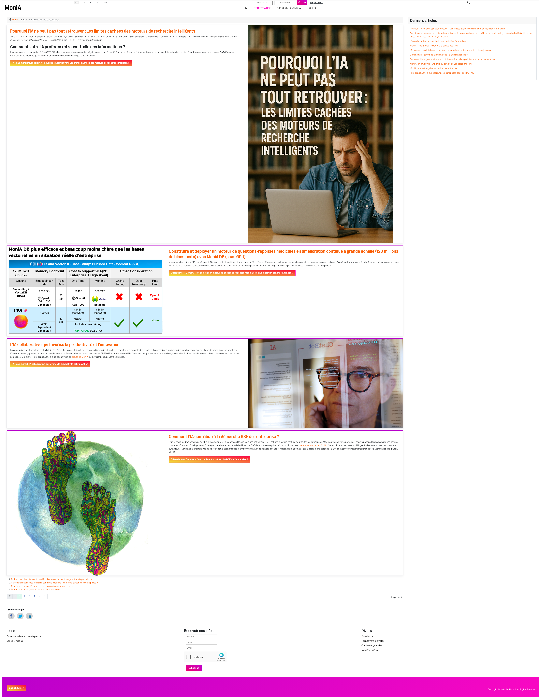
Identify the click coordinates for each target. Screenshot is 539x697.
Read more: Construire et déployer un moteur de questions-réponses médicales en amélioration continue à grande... (233, 273)
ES (98, 3)
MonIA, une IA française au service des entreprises (35, 590)
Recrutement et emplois (373, 641)
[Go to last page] (45, 596)
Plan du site (367, 637)
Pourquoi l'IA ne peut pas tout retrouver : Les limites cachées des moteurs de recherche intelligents (102, 31)
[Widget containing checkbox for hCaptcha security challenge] (205, 657)
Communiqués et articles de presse (24, 637)
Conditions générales (371, 646)
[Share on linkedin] (29, 616)
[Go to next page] (39, 596)
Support (313, 8)
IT (91, 3)
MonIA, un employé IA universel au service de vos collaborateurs (42, 586)
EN (76, 3)
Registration (262, 8)
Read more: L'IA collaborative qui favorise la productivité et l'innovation (51, 364)
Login (303, 2)
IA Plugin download (289, 8)
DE (84, 3)
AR (105, 3)
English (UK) (15, 688)
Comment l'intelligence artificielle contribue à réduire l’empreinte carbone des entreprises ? (54, 583)
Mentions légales (369, 650)
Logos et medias (15, 641)
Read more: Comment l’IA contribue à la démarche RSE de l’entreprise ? (210, 460)
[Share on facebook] (11, 616)
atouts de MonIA (80, 357)
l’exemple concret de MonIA (312, 446)
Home (245, 8)
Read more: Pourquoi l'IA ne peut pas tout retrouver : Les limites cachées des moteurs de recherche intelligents (71, 63)
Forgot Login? (316, 3)
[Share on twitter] (20, 616)
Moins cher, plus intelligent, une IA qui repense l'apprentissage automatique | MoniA (51, 579)
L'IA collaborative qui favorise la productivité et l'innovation (65, 344)
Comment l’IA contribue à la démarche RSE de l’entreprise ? (224, 436)
